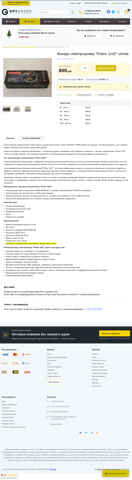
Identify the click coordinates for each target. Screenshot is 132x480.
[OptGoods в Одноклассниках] (97, 433)
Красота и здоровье (54, 367)
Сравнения (6, 408)
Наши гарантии (98, 364)
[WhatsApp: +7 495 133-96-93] (118, 12)
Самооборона (15, 47)
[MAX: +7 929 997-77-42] (108, 12)
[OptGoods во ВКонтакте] (80, 433)
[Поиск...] (72, 12)
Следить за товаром (106, 95)
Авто (49, 364)
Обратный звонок (91, 13)
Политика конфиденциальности (13, 427)
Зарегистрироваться (9, 405)
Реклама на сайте (8, 424)
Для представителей (100, 370)
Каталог (50, 350)
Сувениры (51, 370)
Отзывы (95, 380)
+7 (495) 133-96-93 (92, 11)
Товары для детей (53, 376)
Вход (4, 401)
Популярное (51, 360)
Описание (10, 138)
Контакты (95, 383)
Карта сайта (96, 386)
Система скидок (8, 421)
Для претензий (7, 417)
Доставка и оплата (99, 360)
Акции (49, 354)
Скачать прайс (75, 3)
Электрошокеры (28, 47)
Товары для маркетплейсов (57, 357)
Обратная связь (56, 424)
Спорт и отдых (52, 373)
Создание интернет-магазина (107, 469)
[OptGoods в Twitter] (86, 433)
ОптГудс (53, 469)
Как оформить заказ (9, 414)
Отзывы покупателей (31, 138)
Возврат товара (98, 367)
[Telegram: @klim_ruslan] (113, 12)
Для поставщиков (98, 376)
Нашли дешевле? (85, 95)
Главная (5, 47)
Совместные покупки (100, 373)
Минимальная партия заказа (96, 3)
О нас (94, 357)
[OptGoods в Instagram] (92, 433)
